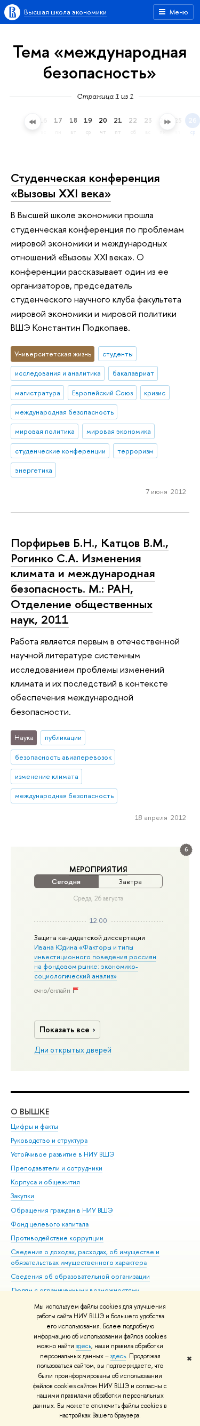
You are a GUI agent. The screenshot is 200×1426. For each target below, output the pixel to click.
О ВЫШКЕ (30, 1111)
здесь (83, 1346)
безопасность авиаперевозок (63, 757)
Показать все (64, 1029)
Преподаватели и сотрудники (56, 1168)
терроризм (135, 451)
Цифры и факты (34, 1126)
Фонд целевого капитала (50, 1224)
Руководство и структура (49, 1140)
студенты (117, 354)
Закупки (22, 1195)
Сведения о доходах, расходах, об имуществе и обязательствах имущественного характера (85, 1257)
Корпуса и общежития (45, 1181)
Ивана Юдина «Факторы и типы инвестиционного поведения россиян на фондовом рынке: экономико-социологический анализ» (95, 961)
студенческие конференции (60, 451)
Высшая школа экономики (65, 12)
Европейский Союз (102, 392)
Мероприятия (98, 869)
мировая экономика (118, 431)
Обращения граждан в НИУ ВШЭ (62, 1210)
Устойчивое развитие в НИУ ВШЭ (63, 1154)
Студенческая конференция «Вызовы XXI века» (85, 185)
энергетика (33, 470)
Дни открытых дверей (72, 1050)
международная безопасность (64, 412)
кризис (154, 392)
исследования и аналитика (58, 373)
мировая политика (45, 431)
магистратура (37, 392)
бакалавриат (133, 373)
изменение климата (46, 776)
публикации (63, 737)
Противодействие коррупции (57, 1237)
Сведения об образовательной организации (80, 1276)
